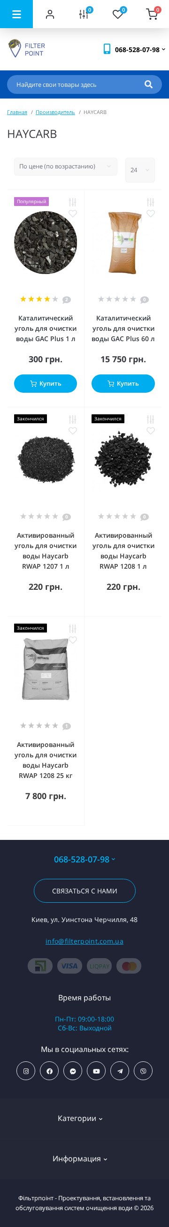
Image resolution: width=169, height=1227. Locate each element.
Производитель (55, 111)
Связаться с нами (84, 890)
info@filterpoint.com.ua (84, 941)
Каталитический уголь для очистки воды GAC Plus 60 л (123, 328)
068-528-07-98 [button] (81, 859)
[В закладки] (73, 213)
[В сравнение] (73, 202)
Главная (17, 111)
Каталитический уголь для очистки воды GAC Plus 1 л (46, 328)
